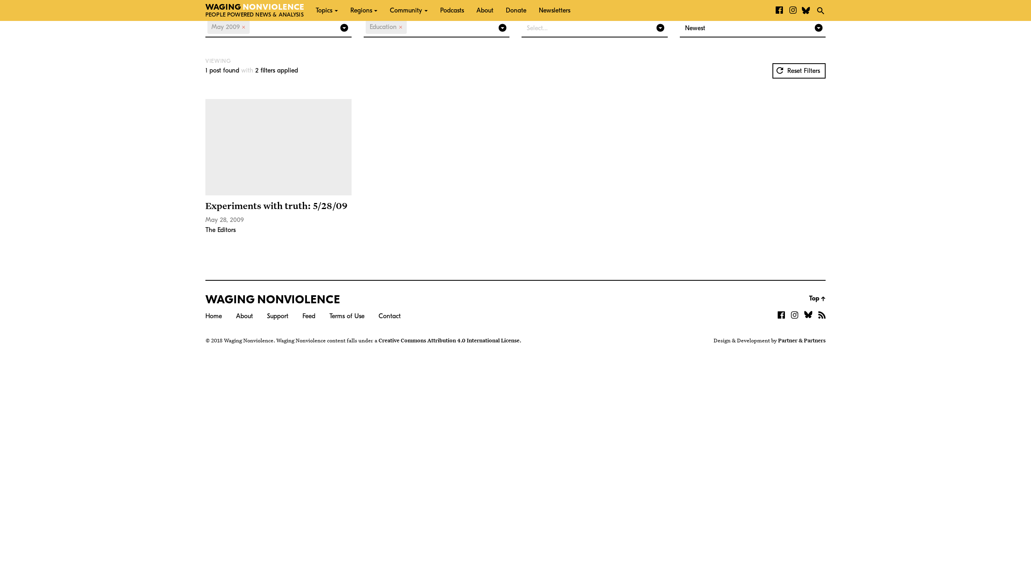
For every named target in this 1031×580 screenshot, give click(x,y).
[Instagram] (793, 10)
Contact (390, 316)
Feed (308, 316)
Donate (516, 10)
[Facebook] (779, 10)
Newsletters (554, 10)
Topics (324, 10)
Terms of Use (346, 316)
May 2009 (228, 27)
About (484, 10)
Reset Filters (802, 71)
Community (406, 10)
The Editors (220, 230)
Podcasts (452, 10)
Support (277, 316)
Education (386, 27)
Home (213, 316)
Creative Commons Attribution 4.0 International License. (450, 340)
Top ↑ (817, 298)
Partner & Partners (802, 340)
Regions (361, 10)
